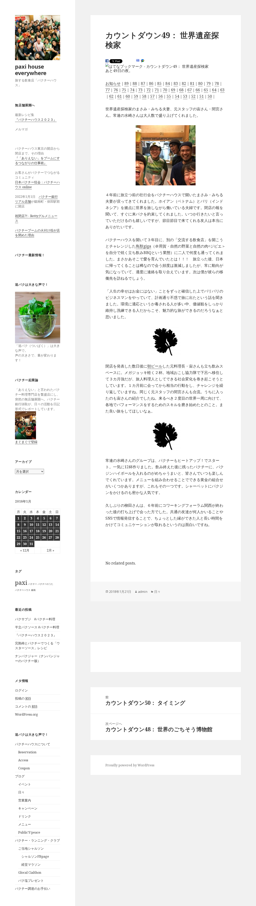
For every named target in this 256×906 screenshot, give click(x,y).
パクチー (32, 584)
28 (57, 537)
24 (31, 537)
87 (143, 83)
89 (126, 83)
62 (111, 96)
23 (25, 537)
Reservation (27, 752)
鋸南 (33, 590)
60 (128, 96)
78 (217, 83)
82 (184, 83)
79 (208, 83)
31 (31, 544)
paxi (21, 583)
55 (169, 96)
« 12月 (24, 550)
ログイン (21, 690)
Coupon (24, 768)
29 (18, 544)
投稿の (23, 698)
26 (44, 537)
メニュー (24, 824)
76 (116, 89)
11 (37, 524)
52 (193, 96)
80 (200, 83)
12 (44, 524)
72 (148, 89)
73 (140, 89)
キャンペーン (27, 808)
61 (119, 96)
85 (159, 83)
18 (37, 531)
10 (31, 524)
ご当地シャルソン (31, 848)
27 (50, 537)
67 (189, 89)
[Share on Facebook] (107, 60)
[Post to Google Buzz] (142, 60)
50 (210, 96)
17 (31, 531)
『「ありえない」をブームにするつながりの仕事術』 (37, 160)
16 (25, 531)
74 (132, 89)
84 (167, 83)
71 (157, 89)
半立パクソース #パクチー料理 (37, 627)
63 (222, 89)
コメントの (26, 706)
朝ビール (154, 366)
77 (107, 89)
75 (124, 89)
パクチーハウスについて (32, 744)
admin (142, 591)
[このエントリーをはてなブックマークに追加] (137, 60)
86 (151, 83)
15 (18, 531)
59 (136, 96)
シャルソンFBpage (35, 856)
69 (173, 89)
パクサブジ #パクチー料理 (35, 619)
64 (214, 89)
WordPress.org (26, 714)
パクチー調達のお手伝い (32, 888)
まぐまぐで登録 (26, 442)
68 (181, 89)
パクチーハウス (22, 590)
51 (201, 96)
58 (144, 96)
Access (23, 760)
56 (160, 96)
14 (57, 524)
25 (37, 537)
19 (44, 531)
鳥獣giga (143, 246)
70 (165, 89)
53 (185, 96)
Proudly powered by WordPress (129, 765)
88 (135, 83)
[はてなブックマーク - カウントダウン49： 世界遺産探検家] (157, 66)
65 (206, 89)
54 (177, 96)
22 (18, 537)
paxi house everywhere (30, 70)
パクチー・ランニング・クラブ (37, 840)
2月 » (50, 550)
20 (50, 531)
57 (152, 96)
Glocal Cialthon (29, 872)
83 (176, 83)
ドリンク (24, 816)
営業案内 (24, 800)
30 (25, 544)
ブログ (20, 776)
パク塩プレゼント (31, 880)
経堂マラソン (31, 864)
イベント (24, 784)
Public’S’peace (29, 832)
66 (198, 89)
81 (192, 83)
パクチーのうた (45, 584)
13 (50, 524)
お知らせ (113, 83)
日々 (21, 792)
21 (57, 531)
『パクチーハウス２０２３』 (36, 119)
